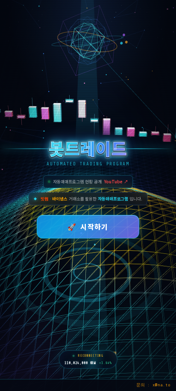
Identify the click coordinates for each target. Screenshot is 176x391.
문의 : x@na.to (153, 385)
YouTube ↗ (116, 181)
